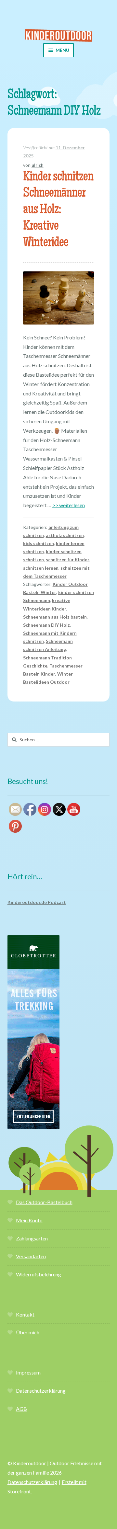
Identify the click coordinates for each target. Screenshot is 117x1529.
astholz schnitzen (65, 535)
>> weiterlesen (68, 505)
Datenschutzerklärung (41, 1390)
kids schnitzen (38, 543)
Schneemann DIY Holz (46, 625)
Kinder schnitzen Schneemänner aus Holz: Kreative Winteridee (58, 210)
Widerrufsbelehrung (38, 1274)
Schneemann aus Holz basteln (55, 617)
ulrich (38, 165)
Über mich (27, 1332)
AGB (21, 1409)
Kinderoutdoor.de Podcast (36, 902)
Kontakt (25, 1314)
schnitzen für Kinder (67, 559)
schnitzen (33, 559)
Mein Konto (29, 1220)
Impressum (28, 1372)
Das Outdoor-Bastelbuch (44, 1202)
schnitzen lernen (40, 568)
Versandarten (31, 1256)
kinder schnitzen (64, 551)
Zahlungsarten (32, 1238)
